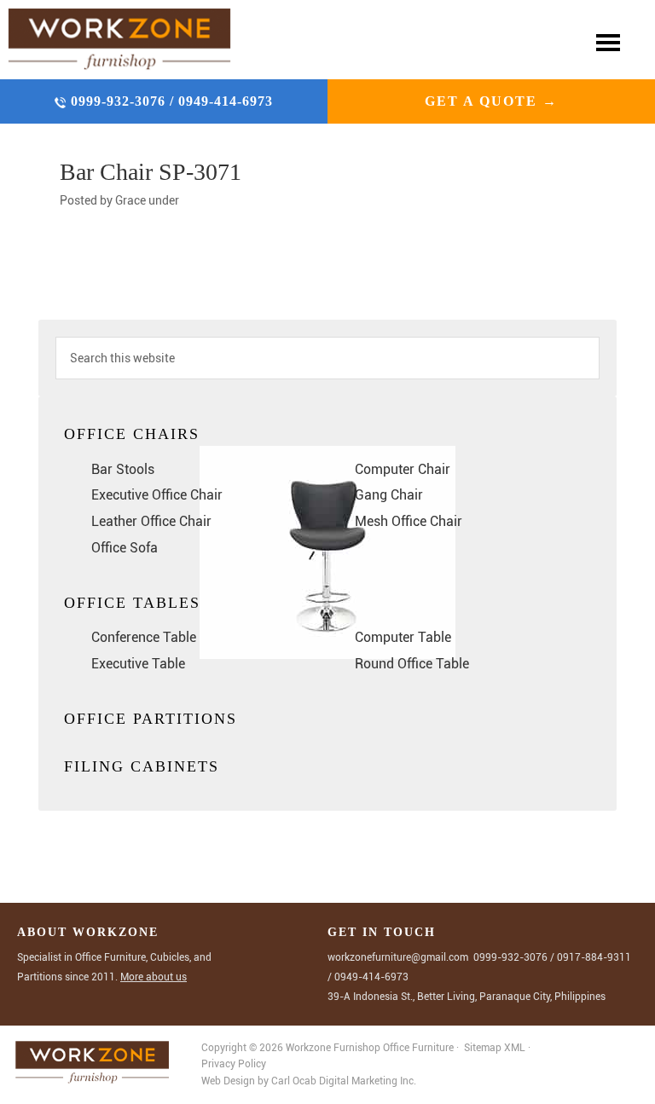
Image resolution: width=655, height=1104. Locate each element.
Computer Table (403, 637)
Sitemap (482, 1048)
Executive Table (138, 664)
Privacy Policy (233, 1064)
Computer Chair (402, 469)
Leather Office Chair (151, 521)
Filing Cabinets (141, 766)
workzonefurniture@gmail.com (398, 957)
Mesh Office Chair (408, 521)
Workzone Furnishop (120, 39)
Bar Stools (122, 469)
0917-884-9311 (594, 957)
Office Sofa (124, 548)
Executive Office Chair (157, 495)
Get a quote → (491, 101)
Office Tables (132, 602)
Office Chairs (132, 433)
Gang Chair (389, 495)
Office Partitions (150, 718)
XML (516, 1048)
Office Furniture (418, 1048)
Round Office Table (412, 664)
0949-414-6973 (225, 101)
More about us (153, 977)
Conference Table (143, 637)
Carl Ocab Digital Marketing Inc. (343, 1081)
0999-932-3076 (120, 101)
